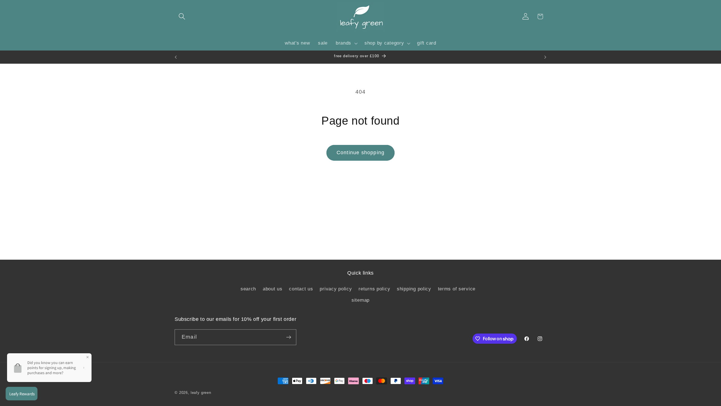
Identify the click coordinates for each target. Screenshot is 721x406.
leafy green (201, 392)
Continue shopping (360, 152)
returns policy (374, 289)
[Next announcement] (545, 56)
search (248, 289)
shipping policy (414, 289)
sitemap (360, 300)
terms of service (457, 289)
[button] (182, 16)
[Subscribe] (288, 337)
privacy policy (336, 289)
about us (272, 289)
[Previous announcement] (176, 56)
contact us (301, 289)
